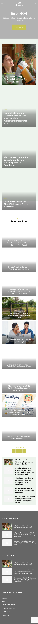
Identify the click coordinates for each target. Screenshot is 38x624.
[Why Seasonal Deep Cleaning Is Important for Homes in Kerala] (19, 64)
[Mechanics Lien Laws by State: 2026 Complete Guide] (19, 429)
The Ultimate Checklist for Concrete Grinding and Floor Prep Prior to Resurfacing (16, 161)
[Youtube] (24, 451)
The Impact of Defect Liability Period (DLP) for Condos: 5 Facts (19, 365)
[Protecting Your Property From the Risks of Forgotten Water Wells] (19, 308)
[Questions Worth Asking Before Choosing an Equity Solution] (19, 332)
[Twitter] (21, 451)
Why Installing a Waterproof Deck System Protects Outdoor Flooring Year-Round (19, 243)
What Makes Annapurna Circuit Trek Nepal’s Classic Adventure (16, 204)
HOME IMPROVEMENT (10, 73)
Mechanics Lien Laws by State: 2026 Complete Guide (19, 437)
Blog (5, 109)
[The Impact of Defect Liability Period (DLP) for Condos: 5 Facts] (19, 357)
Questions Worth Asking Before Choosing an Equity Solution (19, 341)
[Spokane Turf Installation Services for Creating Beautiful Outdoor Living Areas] (19, 284)
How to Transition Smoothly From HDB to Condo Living (19, 268)
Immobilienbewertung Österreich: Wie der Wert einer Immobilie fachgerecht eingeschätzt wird (15, 118)
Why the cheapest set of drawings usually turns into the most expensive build (19, 412)
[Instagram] (17, 451)
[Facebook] (13, 451)
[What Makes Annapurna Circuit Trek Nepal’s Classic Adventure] (19, 189)
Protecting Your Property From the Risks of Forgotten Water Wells (19, 315)
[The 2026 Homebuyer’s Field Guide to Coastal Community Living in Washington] (19, 381)
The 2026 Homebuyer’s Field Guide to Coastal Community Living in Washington (19, 388)
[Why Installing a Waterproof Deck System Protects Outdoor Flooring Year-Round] (19, 236)
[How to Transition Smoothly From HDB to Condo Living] (19, 260)
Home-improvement (10, 154)
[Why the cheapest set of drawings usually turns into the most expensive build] (19, 405)
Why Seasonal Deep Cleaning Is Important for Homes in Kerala (15, 79)
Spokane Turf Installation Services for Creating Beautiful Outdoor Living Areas (19, 291)
